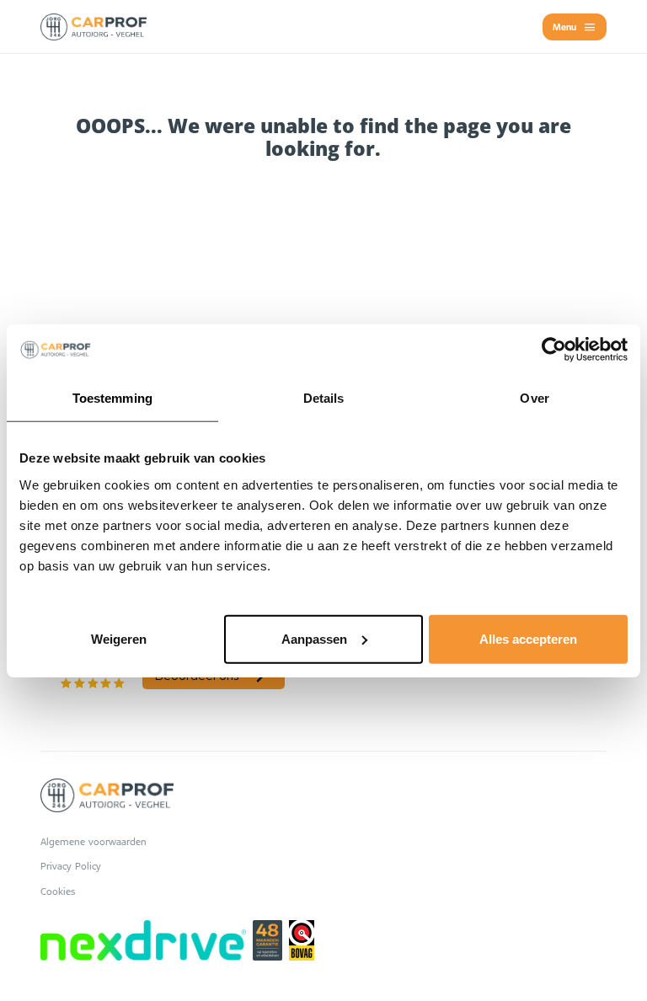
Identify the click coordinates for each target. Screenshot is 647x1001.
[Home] (93, 26)
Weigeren (119, 638)
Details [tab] (324, 398)
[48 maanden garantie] (267, 940)
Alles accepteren (528, 638)
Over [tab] (534, 398)
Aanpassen (314, 638)
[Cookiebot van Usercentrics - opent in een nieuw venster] (554, 349)
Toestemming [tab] (112, 398)
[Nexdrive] (143, 940)
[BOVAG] (301, 940)
